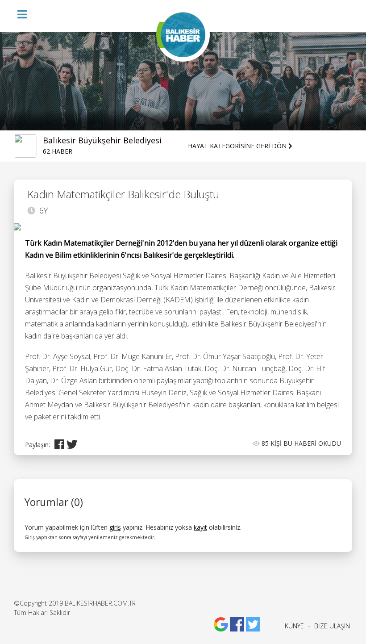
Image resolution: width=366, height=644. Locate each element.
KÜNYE (294, 626)
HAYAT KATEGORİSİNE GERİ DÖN (238, 146)
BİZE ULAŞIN (332, 626)
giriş (115, 527)
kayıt (200, 527)
